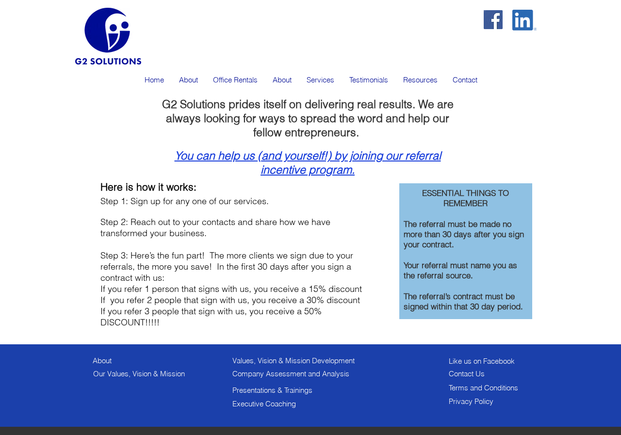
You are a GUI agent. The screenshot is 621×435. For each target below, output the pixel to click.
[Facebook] (493, 19)
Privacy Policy (471, 401)
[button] (320, 80)
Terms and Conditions (483, 387)
